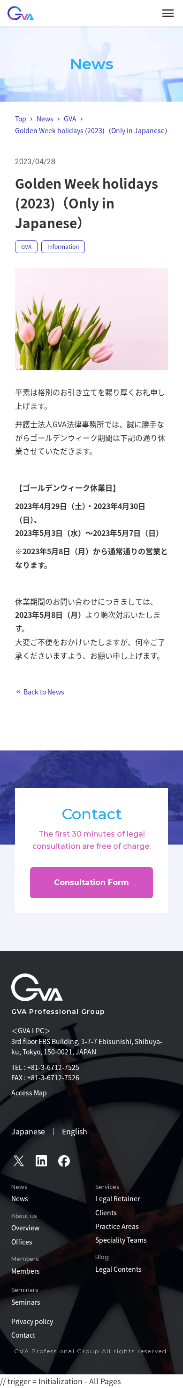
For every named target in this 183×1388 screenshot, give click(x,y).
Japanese (28, 1131)
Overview (25, 1227)
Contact (23, 1335)
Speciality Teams (121, 1239)
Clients (106, 1212)
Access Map (29, 1092)
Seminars (25, 1302)
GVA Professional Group (58, 1011)
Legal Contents (118, 1269)
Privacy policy (32, 1321)
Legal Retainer (117, 1198)
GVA (26, 246)
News (19, 1198)
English (74, 1131)
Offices (21, 1241)
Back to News (43, 691)
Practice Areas (117, 1226)
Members (25, 1271)
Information (63, 246)
